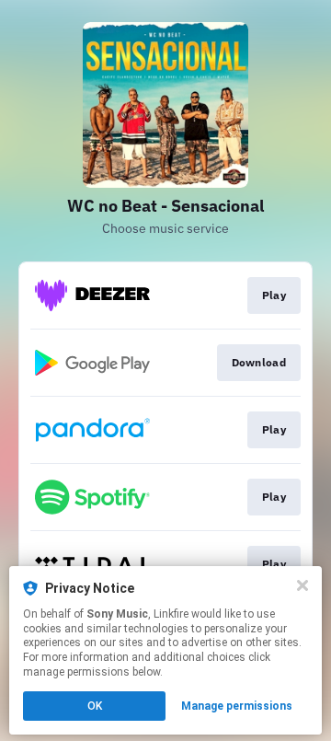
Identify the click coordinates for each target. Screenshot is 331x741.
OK (94, 706)
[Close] (302, 585)
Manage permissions (236, 706)
